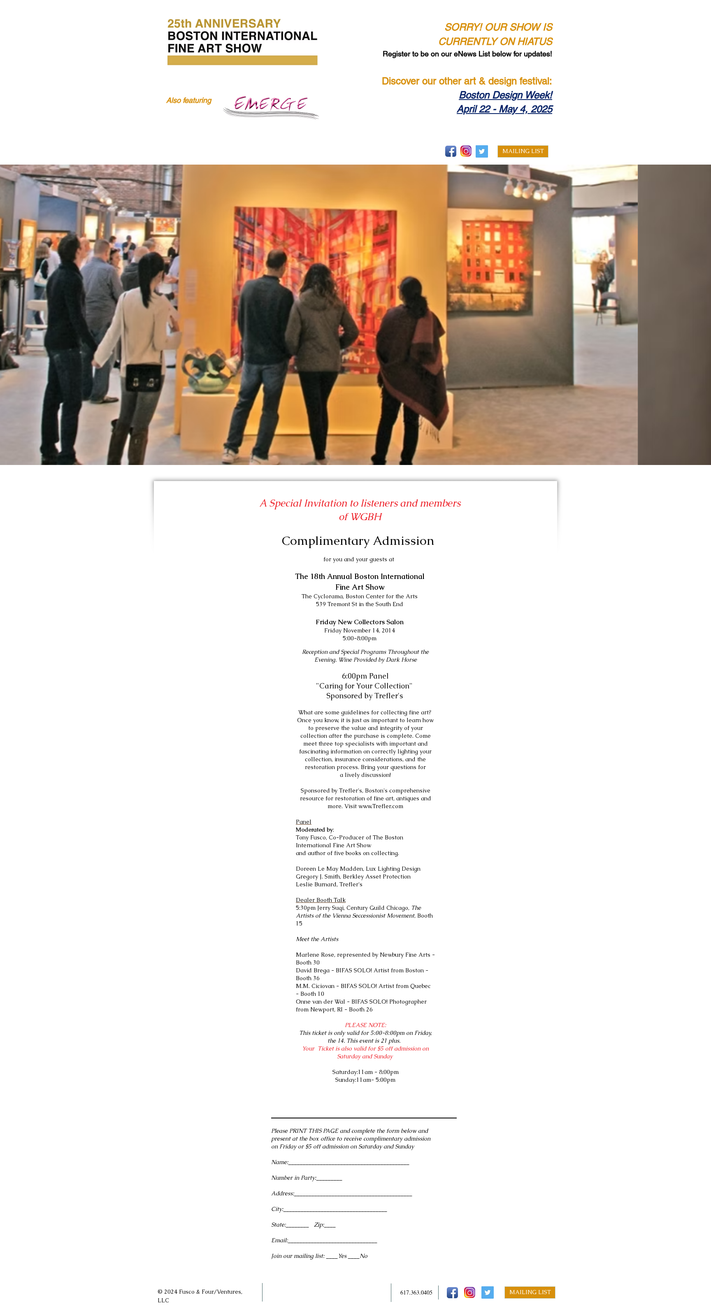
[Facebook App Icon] (450, 151)
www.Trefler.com (380, 806)
